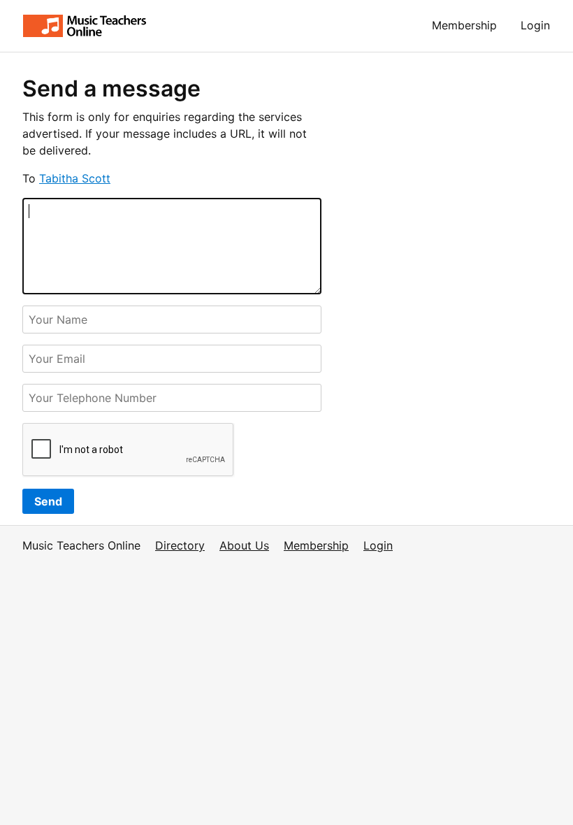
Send (48, 501)
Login (535, 25)
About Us (244, 545)
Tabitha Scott (74, 178)
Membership (464, 25)
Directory (180, 545)
